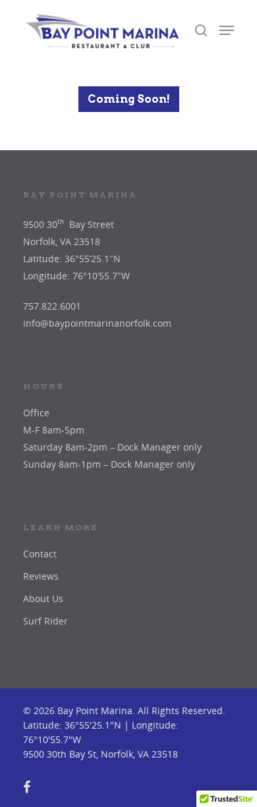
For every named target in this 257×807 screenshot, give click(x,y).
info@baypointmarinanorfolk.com (97, 323)
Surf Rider (45, 621)
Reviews (41, 576)
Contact (40, 553)
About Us (43, 598)
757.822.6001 (52, 306)
